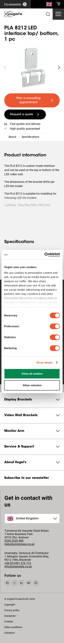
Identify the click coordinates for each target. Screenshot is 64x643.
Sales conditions (13, 627)
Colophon (9, 632)
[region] (32, 67)
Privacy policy (11, 610)
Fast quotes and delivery (25, 124)
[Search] (49, 5)
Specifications (30, 137)
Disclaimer (10, 615)
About (12, 137)
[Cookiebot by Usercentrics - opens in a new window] (45, 255)
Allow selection (32, 385)
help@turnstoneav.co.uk (19, 544)
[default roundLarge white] (59, 67)
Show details (44, 362)
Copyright (9, 604)
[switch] (55, 326)
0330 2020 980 (13, 540)
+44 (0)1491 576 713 (17, 563)
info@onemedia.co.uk (18, 566)
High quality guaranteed (25, 128)
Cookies (8, 621)
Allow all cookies (32, 373)
